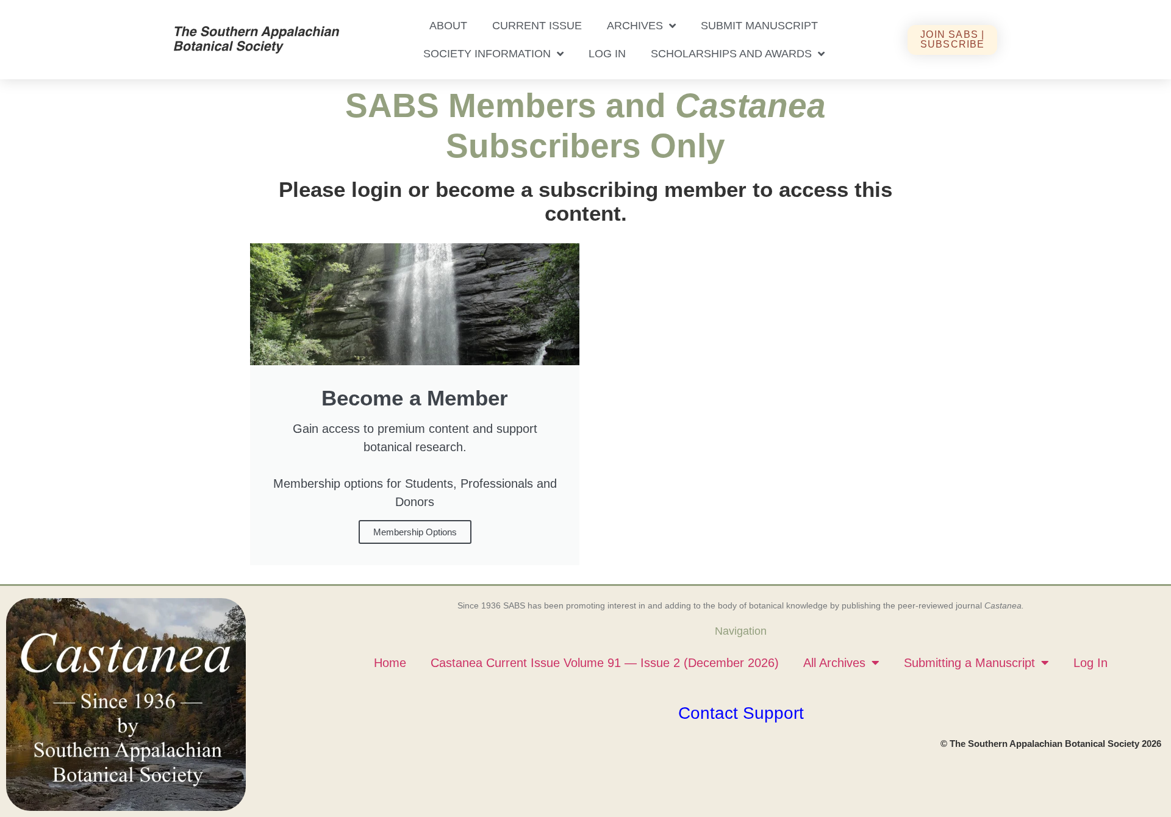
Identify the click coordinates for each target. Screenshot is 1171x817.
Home (390, 662)
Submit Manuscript (759, 26)
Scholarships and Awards (731, 54)
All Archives (834, 662)
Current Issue (537, 26)
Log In (607, 54)
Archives (635, 26)
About (448, 26)
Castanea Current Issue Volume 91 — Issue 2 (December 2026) (605, 662)
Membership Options (415, 532)
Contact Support (741, 713)
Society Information (487, 54)
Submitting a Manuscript (969, 662)
